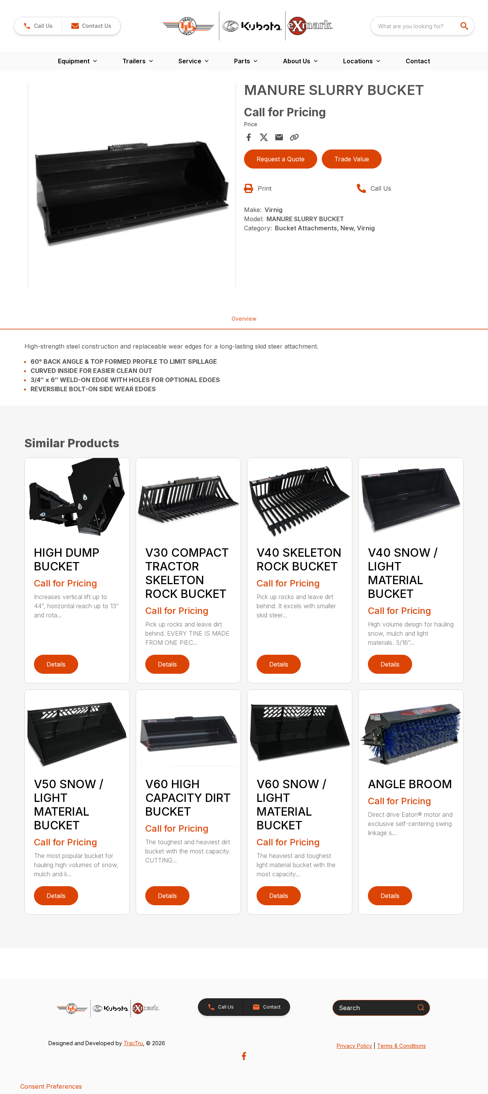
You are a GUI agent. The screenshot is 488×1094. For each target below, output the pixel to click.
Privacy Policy (354, 1046)
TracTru (133, 1043)
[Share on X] (263, 137)
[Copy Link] (294, 137)
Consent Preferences (51, 1086)
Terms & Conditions (401, 1046)
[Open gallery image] (131, 185)
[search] (465, 26)
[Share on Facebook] (248, 137)
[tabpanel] (131, 186)
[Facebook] (244, 1056)
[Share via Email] (279, 137)
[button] (38, 26)
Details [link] (56, 664)
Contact (418, 61)
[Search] (421, 1007)
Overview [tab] (244, 318)
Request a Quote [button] (281, 159)
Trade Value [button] (351, 159)
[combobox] (422, 26)
